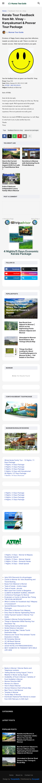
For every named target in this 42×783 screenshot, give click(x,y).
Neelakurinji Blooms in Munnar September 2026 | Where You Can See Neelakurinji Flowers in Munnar (27, 738)
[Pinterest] (19, 136)
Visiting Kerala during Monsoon (15, 626)
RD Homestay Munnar (12, 639)
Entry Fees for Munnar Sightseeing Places (19, 612)
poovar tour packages (31, 130)
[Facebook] (4, 136)
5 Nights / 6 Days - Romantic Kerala (17, 561)
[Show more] (29, 136)
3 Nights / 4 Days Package (14, 464)
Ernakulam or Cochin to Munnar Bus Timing (20, 597)
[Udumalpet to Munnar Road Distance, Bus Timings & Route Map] (11, 341)
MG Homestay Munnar (12, 643)
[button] (3, 3)
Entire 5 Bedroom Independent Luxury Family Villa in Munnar (10, 188)
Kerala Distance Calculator (14, 628)
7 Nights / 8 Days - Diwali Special (16, 563)
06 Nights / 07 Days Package (15, 473)
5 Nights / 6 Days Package (14, 469)
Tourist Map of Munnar (12, 694)
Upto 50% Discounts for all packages (18, 577)
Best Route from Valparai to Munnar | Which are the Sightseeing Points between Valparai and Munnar (27, 327)
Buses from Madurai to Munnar (15, 584)
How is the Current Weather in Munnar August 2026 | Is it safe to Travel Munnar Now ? (11, 165)
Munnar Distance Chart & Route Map (17, 688)
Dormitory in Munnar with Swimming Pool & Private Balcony (30, 163)
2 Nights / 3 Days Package (14, 493)
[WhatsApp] (14, 136)
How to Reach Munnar (12, 686)
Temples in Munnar (11, 692)
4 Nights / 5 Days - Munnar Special (17, 559)
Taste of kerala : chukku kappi (15, 586)
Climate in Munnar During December (17, 619)
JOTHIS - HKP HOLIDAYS (12, 85)
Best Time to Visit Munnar (13, 690)
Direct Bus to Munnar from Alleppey (17, 610)
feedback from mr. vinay (17, 11)
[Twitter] (9, 136)
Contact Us (29, 775)
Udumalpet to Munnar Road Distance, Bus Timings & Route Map (27, 340)
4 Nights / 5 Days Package (14, 467)
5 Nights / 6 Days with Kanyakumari (17, 471)
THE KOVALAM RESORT (13, 599)
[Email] (24, 136)
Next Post (35, 219)
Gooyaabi (35, 779)
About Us (19, 775)
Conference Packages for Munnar (16, 595)
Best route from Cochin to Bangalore (17, 590)
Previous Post (8, 219)
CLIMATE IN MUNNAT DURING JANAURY (19, 593)
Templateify (15, 779)
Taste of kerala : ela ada (13, 588)
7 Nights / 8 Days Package (14, 476)
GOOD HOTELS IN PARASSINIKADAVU (18, 646)
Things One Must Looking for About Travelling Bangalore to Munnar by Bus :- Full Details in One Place (28, 353)
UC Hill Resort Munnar (12, 641)
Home (4, 11)
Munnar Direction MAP (12, 681)
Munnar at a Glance (11, 683)
